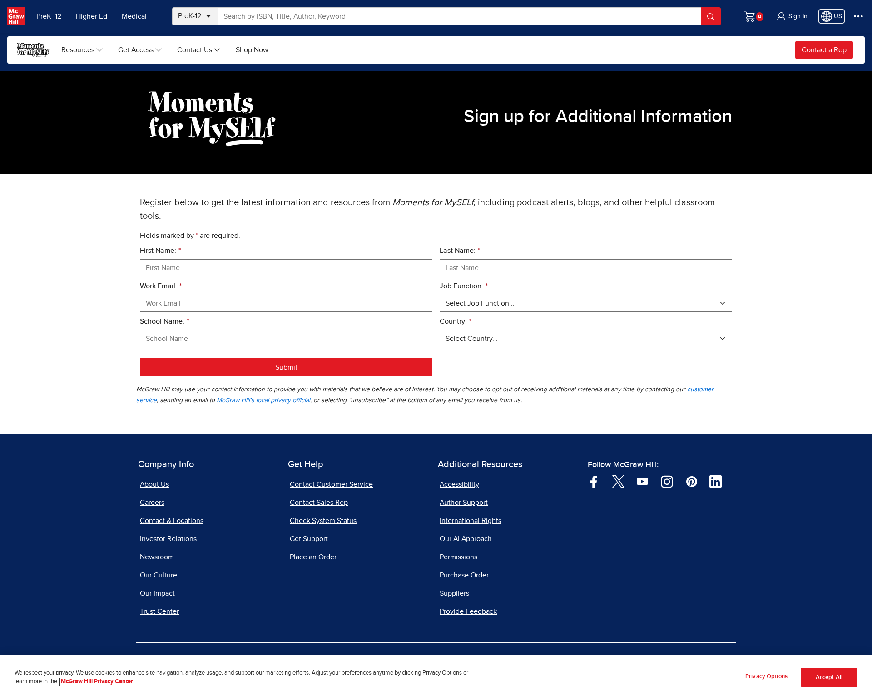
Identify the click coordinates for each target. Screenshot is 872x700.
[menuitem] (82, 50)
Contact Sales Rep (319, 502)
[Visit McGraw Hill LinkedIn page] (715, 481)
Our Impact (157, 593)
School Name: (164, 321)
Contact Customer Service (331, 484)
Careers (152, 502)
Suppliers (454, 593)
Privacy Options (766, 677)
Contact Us (194, 50)
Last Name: (460, 250)
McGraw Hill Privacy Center (97, 682)
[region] (436, 677)
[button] (791, 16)
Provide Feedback (468, 611)
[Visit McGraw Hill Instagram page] (667, 481)
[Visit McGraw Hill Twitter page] (618, 481)
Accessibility (459, 484)
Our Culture (158, 575)
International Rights (470, 520)
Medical (134, 16)
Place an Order (313, 557)
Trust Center (159, 611)
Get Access (136, 50)
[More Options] (858, 16)
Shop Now (252, 50)
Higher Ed (91, 16)
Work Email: (161, 286)
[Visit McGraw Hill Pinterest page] (691, 481)
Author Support (464, 502)
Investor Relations (168, 538)
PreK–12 (48, 16)
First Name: (160, 250)
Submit (286, 367)
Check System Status (323, 520)
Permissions (458, 557)
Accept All (829, 677)
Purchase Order (464, 575)
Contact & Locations (171, 520)
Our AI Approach (466, 538)
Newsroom (157, 557)
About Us (154, 484)
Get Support (309, 538)
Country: (455, 321)
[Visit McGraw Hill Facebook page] (594, 481)
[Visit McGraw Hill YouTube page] (642, 481)
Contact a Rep (824, 50)
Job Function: (464, 286)
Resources (77, 50)
